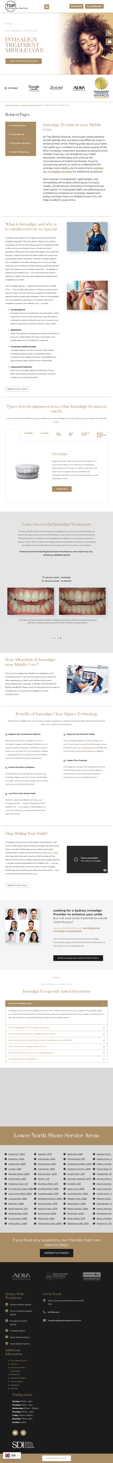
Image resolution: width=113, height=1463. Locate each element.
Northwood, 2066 (47, 1213)
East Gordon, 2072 (47, 1174)
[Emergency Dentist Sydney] (6, 1320)
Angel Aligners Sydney (20, 1344)
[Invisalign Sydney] (6, 1330)
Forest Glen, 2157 (76, 1174)
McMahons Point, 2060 (50, 1198)
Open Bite (71, 434)
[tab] (12, 435)
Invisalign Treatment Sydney (31, 105)
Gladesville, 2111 (105, 1174)
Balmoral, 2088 (75, 1154)
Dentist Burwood (11, 105)
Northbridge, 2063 (18, 1213)
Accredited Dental (18, 1361)
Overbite (12, 433)
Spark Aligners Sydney (20, 1337)
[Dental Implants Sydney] (6, 1304)
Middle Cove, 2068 (77, 1198)
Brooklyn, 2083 (16, 1159)
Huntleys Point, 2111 (48, 1183)
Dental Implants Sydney (20, 1304)
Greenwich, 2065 (17, 1178)
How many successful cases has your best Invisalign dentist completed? (40, 1040)
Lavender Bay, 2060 (77, 1193)
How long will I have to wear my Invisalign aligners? (31, 1053)
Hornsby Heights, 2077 (79, 1178)
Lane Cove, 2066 (75, 1188)
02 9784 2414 (53, 1312)
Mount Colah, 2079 (47, 1203)
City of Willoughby (85, 748)
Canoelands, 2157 (76, 1159)
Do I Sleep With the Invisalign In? (22, 1059)
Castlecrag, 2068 (17, 1164)
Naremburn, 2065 (76, 1203)
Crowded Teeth (85, 434)
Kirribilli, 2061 (74, 1183)
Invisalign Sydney (17, 1331)
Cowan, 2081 (14, 1169)
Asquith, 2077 (45, 1154)
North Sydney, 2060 (77, 1208)
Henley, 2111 (44, 1178)
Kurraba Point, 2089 (48, 1188)
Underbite (28, 433)
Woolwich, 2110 (104, 1223)
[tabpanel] (56, 472)
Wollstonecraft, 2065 (78, 1223)
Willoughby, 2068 (17, 1223)
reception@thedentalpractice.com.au (64, 1321)
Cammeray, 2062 (46, 1159)
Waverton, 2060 (46, 1218)
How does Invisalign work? (20, 1003)
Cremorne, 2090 (46, 1169)
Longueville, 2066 (17, 1198)
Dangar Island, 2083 (18, 1174)
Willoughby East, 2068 (49, 1223)
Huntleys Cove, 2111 (18, 1183)
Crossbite (45, 433)
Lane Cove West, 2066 (20, 1193)
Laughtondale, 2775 (48, 1193)
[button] (46, 6)
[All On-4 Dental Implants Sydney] (6, 1310)
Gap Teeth (58, 434)
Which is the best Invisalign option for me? (27, 1046)
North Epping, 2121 (18, 1208)
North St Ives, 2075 (47, 1208)
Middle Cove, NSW (50, 853)
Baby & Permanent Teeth (101, 435)
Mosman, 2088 (16, 1203)
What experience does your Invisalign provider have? (31, 1034)
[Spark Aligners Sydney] (6, 1337)
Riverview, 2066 (75, 1213)
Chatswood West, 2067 (79, 1164)
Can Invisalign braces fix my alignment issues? (28, 1027)
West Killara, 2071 (76, 1218)
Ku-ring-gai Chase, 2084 (21, 1188)
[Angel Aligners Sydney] (6, 1343)
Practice (14, 1364)
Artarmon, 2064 (16, 1154)
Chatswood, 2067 (47, 1164)
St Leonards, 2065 (17, 1218)
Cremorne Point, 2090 (79, 1169)
